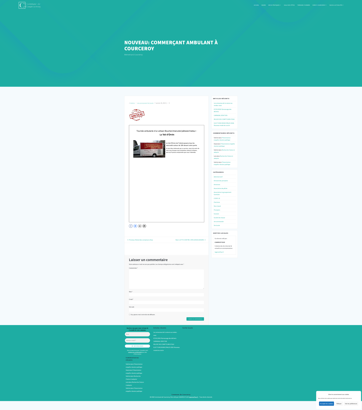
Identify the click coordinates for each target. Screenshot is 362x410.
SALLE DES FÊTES (289, 5)
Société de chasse (219, 218)
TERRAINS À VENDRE (303, 5)
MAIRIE (264, 5)
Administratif (218, 177)
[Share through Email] (140, 226)
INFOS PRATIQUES (274, 5)
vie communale (142, 103)
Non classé (217, 206)
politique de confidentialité (135, 352)
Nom (131, 292)
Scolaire (216, 214)
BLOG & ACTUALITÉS (336, 5)
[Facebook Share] (131, 226)
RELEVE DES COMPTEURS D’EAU (224, 119)
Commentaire (133, 268)
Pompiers (217, 210)
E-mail (131, 299)
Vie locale (150, 103)
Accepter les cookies (326, 403)
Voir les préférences (351, 403)
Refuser (339, 403)
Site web (131, 307)
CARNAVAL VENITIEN (220, 115)
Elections (217, 202)
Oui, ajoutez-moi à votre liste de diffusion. (142, 314)
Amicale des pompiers (221, 181)
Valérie (132, 103)
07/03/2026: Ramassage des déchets (164, 338)
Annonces (217, 184)
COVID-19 (217, 198)
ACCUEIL (256, 5)
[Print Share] (144, 226)
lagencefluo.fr (219, 252)
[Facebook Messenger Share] (135, 226)
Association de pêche (220, 188)
